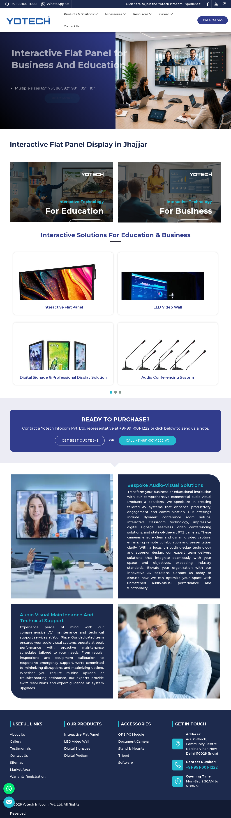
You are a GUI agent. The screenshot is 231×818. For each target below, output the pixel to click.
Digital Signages (77, 748)
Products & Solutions (79, 14)
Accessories (113, 14)
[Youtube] (216, 4)
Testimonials (20, 748)
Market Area (20, 770)
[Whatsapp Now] (9, 788)
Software (125, 763)
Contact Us (71, 26)
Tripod (123, 755)
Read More (29, 98)
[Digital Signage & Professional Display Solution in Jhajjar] (63, 346)
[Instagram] (224, 4)
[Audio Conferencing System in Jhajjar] (168, 346)
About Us (17, 734)
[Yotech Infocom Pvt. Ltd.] (28, 20)
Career (164, 14)
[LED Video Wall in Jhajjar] (168, 276)
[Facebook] (208, 4)
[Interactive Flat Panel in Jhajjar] (63, 276)
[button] (111, 392)
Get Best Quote (77, 440)
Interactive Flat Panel (63, 307)
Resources (140, 14)
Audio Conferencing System (167, 377)
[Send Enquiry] (9, 802)
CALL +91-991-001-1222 (145, 440)
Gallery (15, 741)
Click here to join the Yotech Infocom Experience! (163, 4)
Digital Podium (76, 755)
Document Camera (133, 741)
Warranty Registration (28, 777)
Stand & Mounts (131, 748)
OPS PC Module (131, 734)
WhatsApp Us (58, 4)
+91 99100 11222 (24, 4)
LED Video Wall (168, 307)
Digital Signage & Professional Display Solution (63, 377)
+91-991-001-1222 (202, 767)
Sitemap (16, 763)
